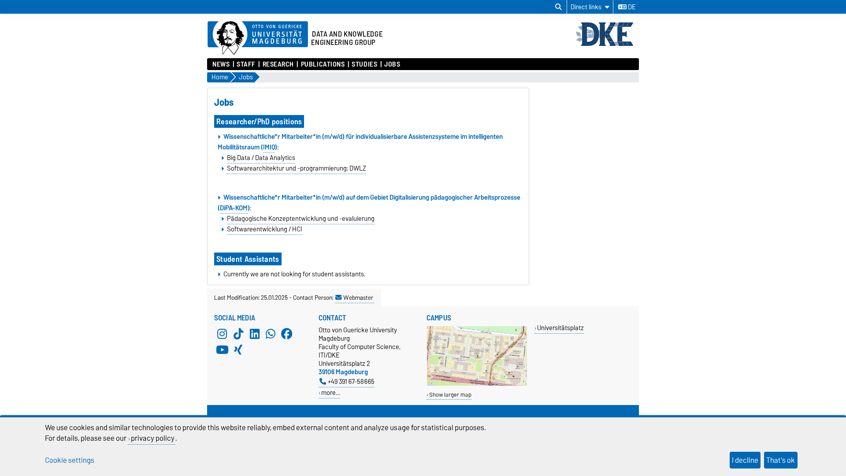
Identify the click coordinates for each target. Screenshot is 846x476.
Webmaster (358, 297)
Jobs (392, 64)
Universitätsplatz (560, 327)
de (631, 7)
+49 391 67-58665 (351, 381)
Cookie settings (69, 460)
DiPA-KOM (234, 208)
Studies (364, 64)
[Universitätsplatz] (477, 383)
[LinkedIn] (255, 334)
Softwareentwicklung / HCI (264, 229)
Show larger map (450, 394)
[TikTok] (238, 334)
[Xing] (238, 349)
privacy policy (152, 438)
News (221, 64)
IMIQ (269, 147)
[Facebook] (287, 334)
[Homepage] (607, 45)
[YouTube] (222, 349)
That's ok (780, 460)
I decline (745, 460)
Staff (246, 64)
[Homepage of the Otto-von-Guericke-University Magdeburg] (257, 38)
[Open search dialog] (558, 7)
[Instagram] (222, 334)
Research (278, 64)
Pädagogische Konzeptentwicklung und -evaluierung (301, 218)
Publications (323, 64)
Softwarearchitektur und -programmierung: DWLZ (296, 168)
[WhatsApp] (270, 334)
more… (330, 392)
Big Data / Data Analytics (261, 157)
